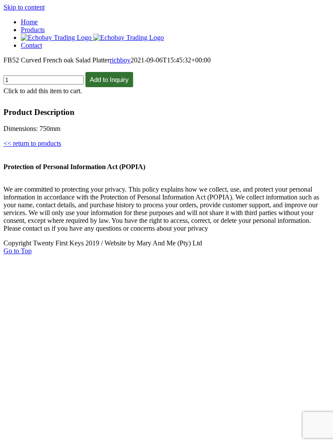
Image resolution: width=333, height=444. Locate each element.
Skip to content (24, 7)
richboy (120, 60)
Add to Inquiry (109, 79)
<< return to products (32, 143)
